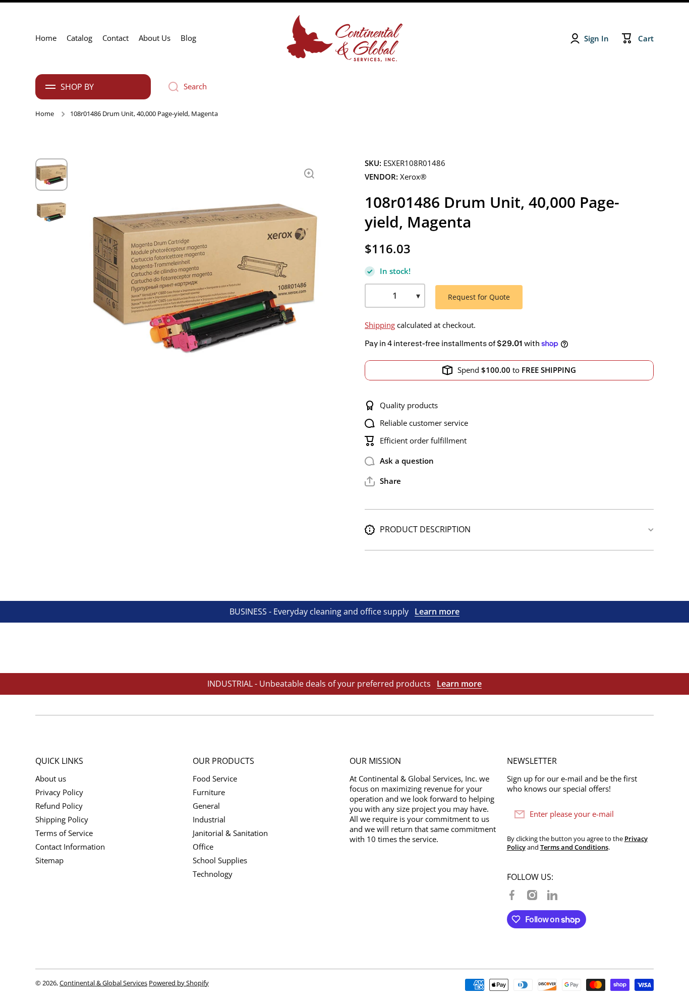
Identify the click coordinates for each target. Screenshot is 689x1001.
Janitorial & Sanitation (230, 833)
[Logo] (344, 38)
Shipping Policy (61, 819)
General (206, 806)
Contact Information (70, 847)
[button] (383, 481)
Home (44, 113)
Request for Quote (479, 297)
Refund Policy (59, 806)
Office (203, 847)
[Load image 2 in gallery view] (51, 212)
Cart (646, 38)
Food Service (215, 778)
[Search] (170, 86)
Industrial (209, 819)
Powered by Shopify (179, 982)
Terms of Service (64, 833)
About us (50, 778)
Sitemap (49, 860)
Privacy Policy (59, 792)
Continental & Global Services (103, 982)
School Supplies (220, 860)
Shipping (380, 325)
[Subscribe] (641, 814)
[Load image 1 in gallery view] (51, 174)
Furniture (209, 792)
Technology (213, 874)
